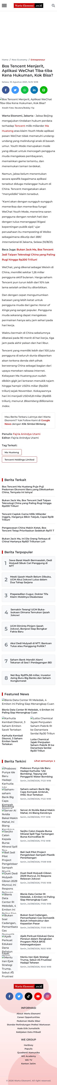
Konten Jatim (28, 1063)
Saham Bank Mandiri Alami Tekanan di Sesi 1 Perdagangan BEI (31, 661)
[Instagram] (47, 996)
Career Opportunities (28, 1017)
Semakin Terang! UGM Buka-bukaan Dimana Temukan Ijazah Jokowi (30, 612)
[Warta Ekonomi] (28, 5)
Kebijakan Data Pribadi (28, 1032)
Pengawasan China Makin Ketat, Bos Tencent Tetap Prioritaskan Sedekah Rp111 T (28, 529)
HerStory (28, 1045)
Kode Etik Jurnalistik (28, 1028)
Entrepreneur (38, 59)
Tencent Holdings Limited (19, 459)
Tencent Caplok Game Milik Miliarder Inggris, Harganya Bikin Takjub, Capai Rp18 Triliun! (28, 517)
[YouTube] (38, 996)
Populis (28, 1048)
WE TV (28, 1060)
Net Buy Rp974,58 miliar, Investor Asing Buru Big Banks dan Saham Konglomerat (30, 678)
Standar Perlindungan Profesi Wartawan (28, 1024)
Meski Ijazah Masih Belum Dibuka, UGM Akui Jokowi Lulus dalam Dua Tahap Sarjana (30, 579)
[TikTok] (28, 996)
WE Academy (28, 1056)
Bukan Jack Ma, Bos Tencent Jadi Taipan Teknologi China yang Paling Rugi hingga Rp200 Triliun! (28, 254)
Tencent (20, 125)
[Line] (44, 90)
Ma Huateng (12, 452)
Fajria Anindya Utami (26, 434)
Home (5, 59)
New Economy (19, 59)
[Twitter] (15, 90)
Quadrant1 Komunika (28, 1052)
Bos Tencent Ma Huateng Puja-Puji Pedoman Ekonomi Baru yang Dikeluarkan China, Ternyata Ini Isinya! (28, 489)
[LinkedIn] (34, 90)
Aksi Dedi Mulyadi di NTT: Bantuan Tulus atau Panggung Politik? (31, 645)
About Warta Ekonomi (29, 1013)
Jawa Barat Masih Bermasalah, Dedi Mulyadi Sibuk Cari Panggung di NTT (30, 563)
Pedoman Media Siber (28, 1021)
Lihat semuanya (43, 760)
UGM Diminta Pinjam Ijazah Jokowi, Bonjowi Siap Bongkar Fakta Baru (28, 628)
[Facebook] (6, 90)
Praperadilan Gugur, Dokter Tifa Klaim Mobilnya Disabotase (29, 595)
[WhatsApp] (24, 90)
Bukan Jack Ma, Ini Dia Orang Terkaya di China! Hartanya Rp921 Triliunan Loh (26, 540)
